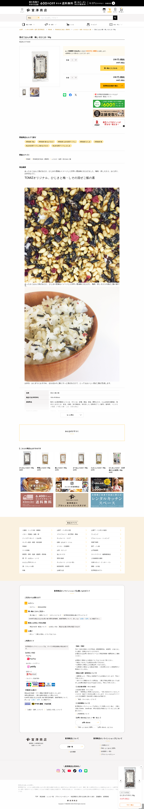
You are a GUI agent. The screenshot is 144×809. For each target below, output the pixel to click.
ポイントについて (55, 615)
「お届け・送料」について (34, 710)
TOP (36, 796)
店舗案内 (99, 796)
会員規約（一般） (106, 751)
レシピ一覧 (50, 796)
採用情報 (106, 796)
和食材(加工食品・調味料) (62, 29)
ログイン (32, 607)
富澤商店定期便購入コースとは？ (106, 94)
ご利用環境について (83, 714)
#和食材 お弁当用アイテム (67, 142)
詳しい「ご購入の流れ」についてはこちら (43, 634)
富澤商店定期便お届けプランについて (75, 615)
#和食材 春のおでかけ (46, 142)
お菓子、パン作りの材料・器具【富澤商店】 (32, 29)
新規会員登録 (42, 607)
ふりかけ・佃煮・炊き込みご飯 (82, 29)
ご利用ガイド (105, 745)
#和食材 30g (30, 142)
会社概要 (73, 752)
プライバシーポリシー (108, 754)
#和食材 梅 (98, 142)
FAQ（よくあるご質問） (108, 748)
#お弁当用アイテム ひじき (61, 146)
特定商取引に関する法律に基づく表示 (82, 796)
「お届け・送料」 (84, 619)
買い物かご (33, 615)
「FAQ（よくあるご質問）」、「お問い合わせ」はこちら (95, 727)
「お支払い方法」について (53, 710)
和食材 (50, 29)
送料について (43, 615)
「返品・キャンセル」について (86, 699)
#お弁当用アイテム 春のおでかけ (37, 146)
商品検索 (42, 796)
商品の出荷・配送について (103, 97)
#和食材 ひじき (85, 142)
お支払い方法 (53, 627)
